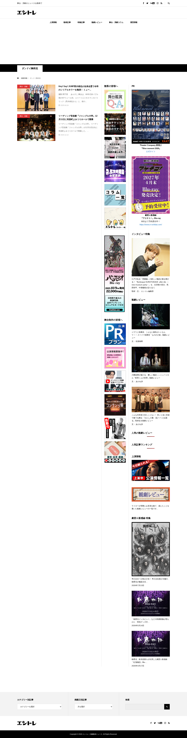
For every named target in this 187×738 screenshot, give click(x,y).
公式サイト (151, 151)
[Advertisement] (93, 45)
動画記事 (67, 22)
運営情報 (133, 22)
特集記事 (81, 22)
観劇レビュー (97, 22)
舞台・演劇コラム (116, 22)
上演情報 (53, 22)
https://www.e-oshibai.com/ (151, 224)
